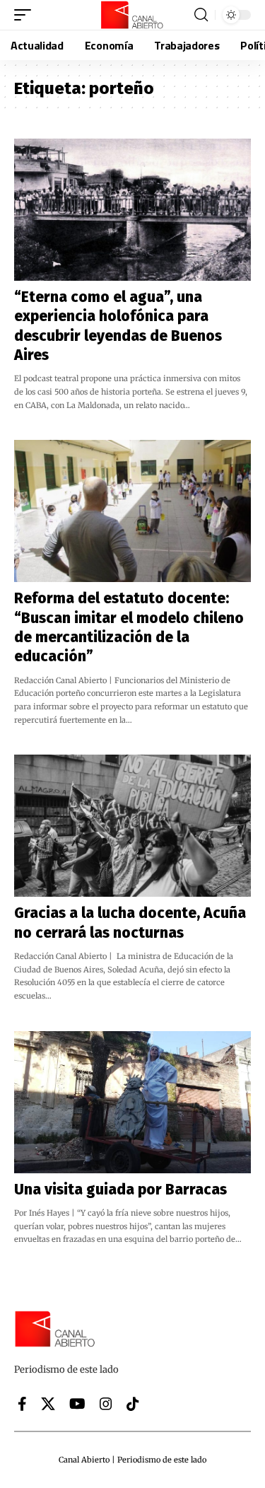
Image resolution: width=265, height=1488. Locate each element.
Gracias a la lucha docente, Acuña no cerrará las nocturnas (130, 922)
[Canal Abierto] (132, 15)
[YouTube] (77, 1404)
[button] (26, 15)
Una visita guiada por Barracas (120, 1189)
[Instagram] (106, 1404)
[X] (48, 1404)
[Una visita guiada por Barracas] (132, 1102)
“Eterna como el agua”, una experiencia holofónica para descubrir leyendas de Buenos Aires (118, 326)
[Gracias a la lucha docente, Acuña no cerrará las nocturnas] (132, 826)
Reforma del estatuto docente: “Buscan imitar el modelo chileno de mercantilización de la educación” (129, 627)
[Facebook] (22, 1404)
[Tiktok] (133, 1404)
